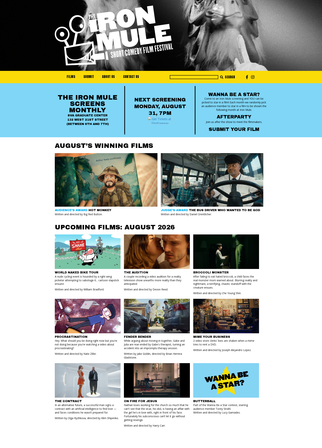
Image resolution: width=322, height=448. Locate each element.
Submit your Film (234, 129)
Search (229, 77)
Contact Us (131, 76)
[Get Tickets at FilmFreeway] (160, 120)
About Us (108, 76)
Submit (88, 76)
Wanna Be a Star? (234, 94)
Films (71, 76)
